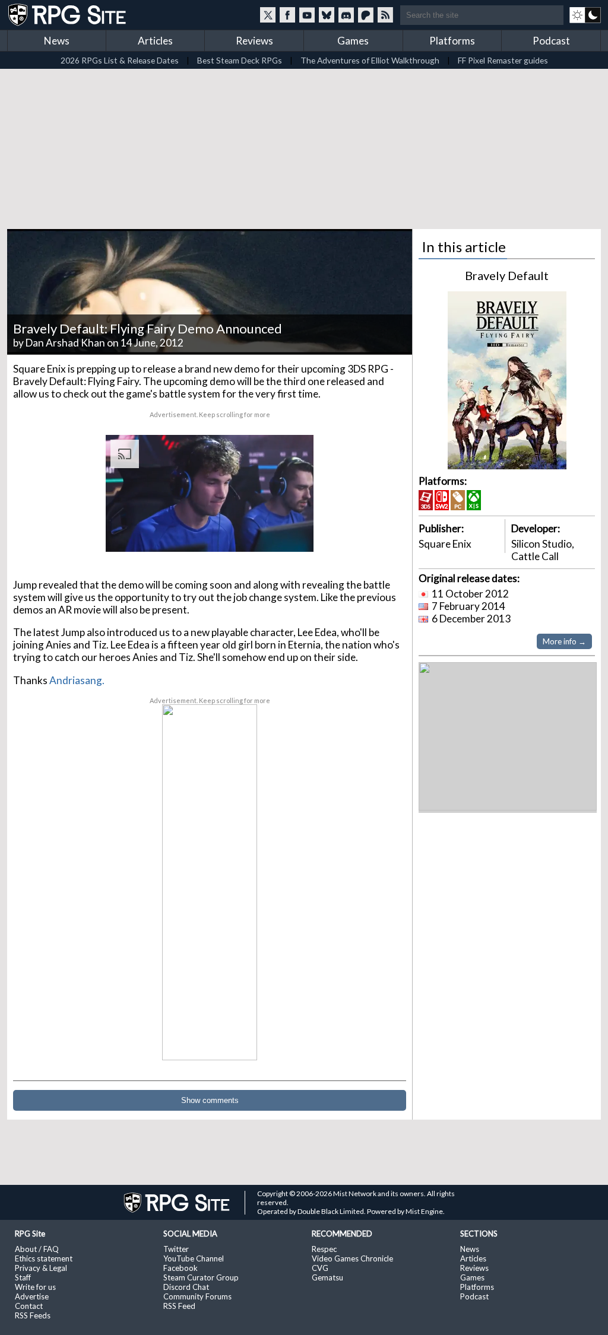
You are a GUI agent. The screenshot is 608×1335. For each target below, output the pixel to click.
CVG (320, 1268)
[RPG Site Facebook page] (287, 15)
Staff (23, 1277)
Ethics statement (43, 1258)
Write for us (35, 1287)
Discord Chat (186, 1287)
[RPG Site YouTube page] (307, 15)
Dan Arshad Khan (65, 342)
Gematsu (327, 1277)
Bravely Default (507, 275)
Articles (155, 40)
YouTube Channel (193, 1258)
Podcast (551, 40)
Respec (324, 1249)
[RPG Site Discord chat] (346, 15)
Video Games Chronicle (352, 1258)
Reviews (254, 40)
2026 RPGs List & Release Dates (120, 60)
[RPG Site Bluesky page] (326, 15)
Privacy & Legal (41, 1268)
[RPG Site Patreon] (365, 15)
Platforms (452, 40)
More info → (564, 641)
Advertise (32, 1296)
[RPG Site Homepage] (68, 15)
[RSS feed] (385, 15)
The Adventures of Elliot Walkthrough (369, 60)
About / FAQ (37, 1249)
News (56, 40)
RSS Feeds (32, 1315)
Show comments (210, 1100)
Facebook (180, 1268)
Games (353, 40)
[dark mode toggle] (585, 15)
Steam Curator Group (201, 1277)
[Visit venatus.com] (290, 532)
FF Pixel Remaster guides (503, 60)
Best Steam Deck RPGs (239, 60)
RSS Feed (179, 1306)
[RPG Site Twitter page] (268, 15)
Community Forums (197, 1296)
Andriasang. (76, 680)
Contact (29, 1306)
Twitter (176, 1249)
